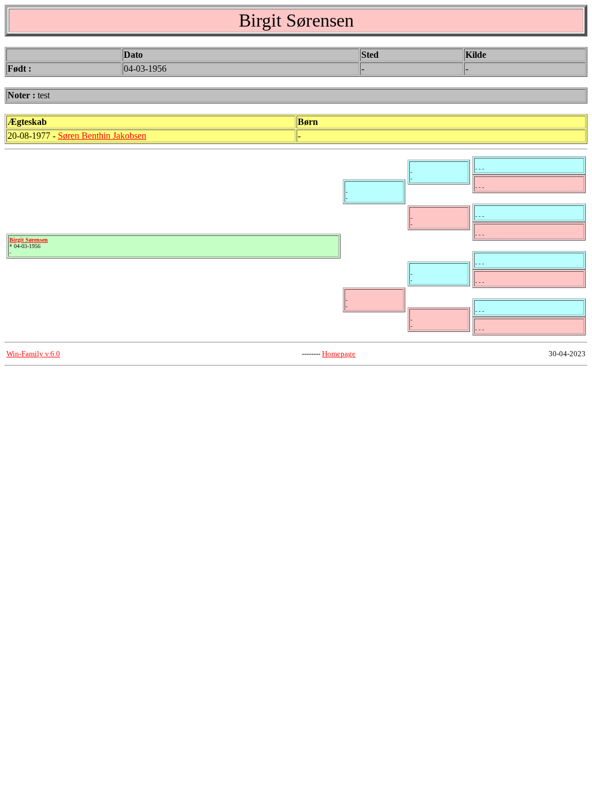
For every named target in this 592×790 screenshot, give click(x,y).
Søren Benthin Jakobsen (102, 136)
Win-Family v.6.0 (33, 353)
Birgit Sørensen (28, 240)
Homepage (339, 353)
